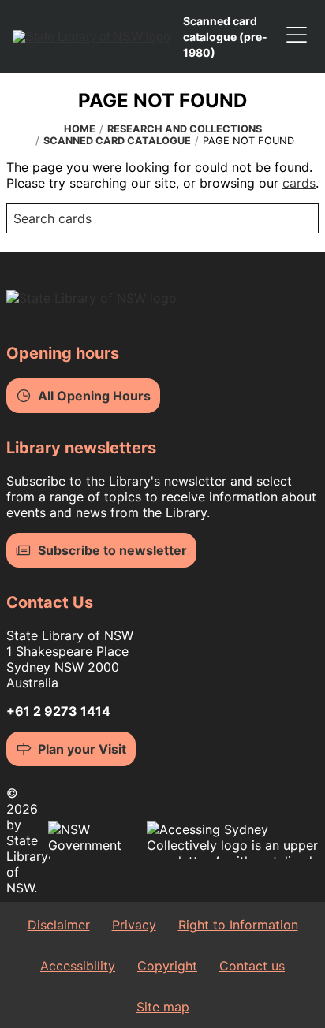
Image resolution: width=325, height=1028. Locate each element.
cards (299, 183)
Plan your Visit (82, 749)
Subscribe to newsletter (112, 550)
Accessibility (77, 966)
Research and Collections (184, 129)
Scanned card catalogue (117, 141)
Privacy (134, 925)
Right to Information (238, 925)
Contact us (252, 966)
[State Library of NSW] (91, 36)
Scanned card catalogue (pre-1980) (225, 36)
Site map (162, 1007)
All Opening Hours (94, 396)
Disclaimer (59, 925)
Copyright (167, 966)
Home (79, 129)
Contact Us (49, 602)
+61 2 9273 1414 (58, 711)
